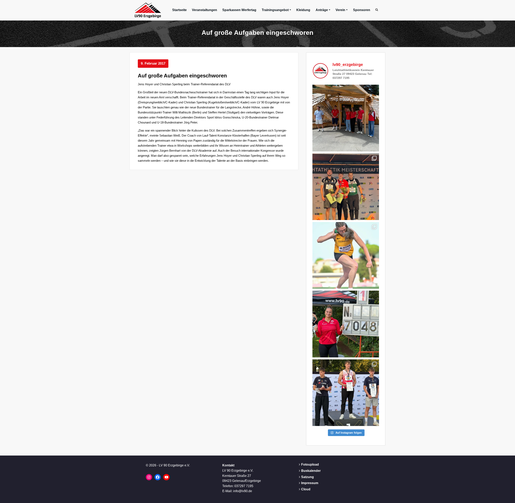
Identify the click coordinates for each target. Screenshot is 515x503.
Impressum (309, 483)
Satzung (307, 477)
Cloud (305, 489)
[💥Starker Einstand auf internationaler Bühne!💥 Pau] (345, 255)
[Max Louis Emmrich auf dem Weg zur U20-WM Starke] (345, 392)
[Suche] (377, 9)
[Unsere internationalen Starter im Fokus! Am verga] (345, 118)
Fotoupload (310, 464)
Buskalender (311, 470)
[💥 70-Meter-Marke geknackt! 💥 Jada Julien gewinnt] (345, 324)
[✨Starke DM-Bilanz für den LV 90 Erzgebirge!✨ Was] (345, 186)
